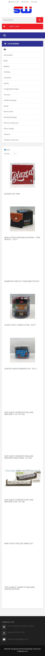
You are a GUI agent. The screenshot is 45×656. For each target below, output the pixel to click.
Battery (6, 66)
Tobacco (7, 134)
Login (35, 2)
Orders (26, 2)
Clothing (7, 72)
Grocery (7, 95)
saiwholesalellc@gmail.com (18, 639)
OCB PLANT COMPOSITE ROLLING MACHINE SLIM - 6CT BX (18, 501)
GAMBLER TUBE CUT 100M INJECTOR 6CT (21, 281)
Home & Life (8, 111)
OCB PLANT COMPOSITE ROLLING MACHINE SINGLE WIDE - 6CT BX (18, 457)
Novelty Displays (10, 117)
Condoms (7, 77)
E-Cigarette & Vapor (11, 89)
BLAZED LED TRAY (12, 194)
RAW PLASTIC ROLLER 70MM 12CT (18, 543)
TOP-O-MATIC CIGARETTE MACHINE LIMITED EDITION (19, 588)
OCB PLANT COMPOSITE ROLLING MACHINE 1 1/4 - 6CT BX (18, 413)
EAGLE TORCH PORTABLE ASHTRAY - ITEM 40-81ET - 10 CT (22, 238)
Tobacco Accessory (11, 140)
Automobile (8, 55)
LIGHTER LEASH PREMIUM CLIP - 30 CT (20, 368)
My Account (15, 2)
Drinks (6, 83)
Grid (8, 150)
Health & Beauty (10, 100)
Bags (6, 60)
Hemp (6, 106)
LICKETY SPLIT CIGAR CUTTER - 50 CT (20, 325)
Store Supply (9, 128)
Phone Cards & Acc (11, 123)
